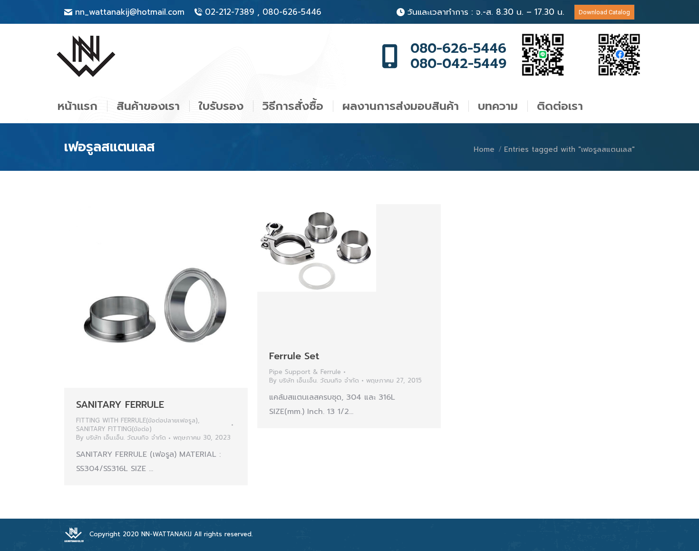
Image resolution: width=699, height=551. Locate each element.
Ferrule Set (294, 356)
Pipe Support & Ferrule (305, 371)
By (121, 437)
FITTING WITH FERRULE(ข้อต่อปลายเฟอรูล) (137, 420)
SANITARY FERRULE (120, 404)
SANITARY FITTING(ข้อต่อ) (114, 428)
